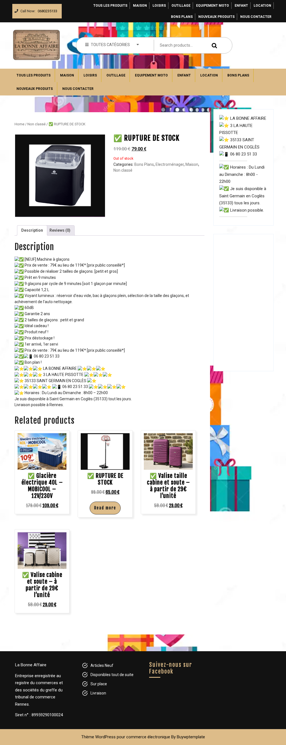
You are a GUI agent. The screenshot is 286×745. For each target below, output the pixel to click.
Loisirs (159, 6)
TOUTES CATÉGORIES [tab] (110, 44)
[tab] (32, 230)
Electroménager (170, 164)
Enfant (241, 6)
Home (19, 124)
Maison (140, 6)
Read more (105, 508)
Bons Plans (182, 17)
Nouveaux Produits (216, 17)
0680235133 (46, 9)
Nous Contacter (255, 17)
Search (215, 45)
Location (262, 6)
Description (32, 230)
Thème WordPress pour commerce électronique (125, 736)
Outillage (180, 6)
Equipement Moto (212, 6)
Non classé (36, 124)
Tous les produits (110, 6)
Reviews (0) (59, 230)
